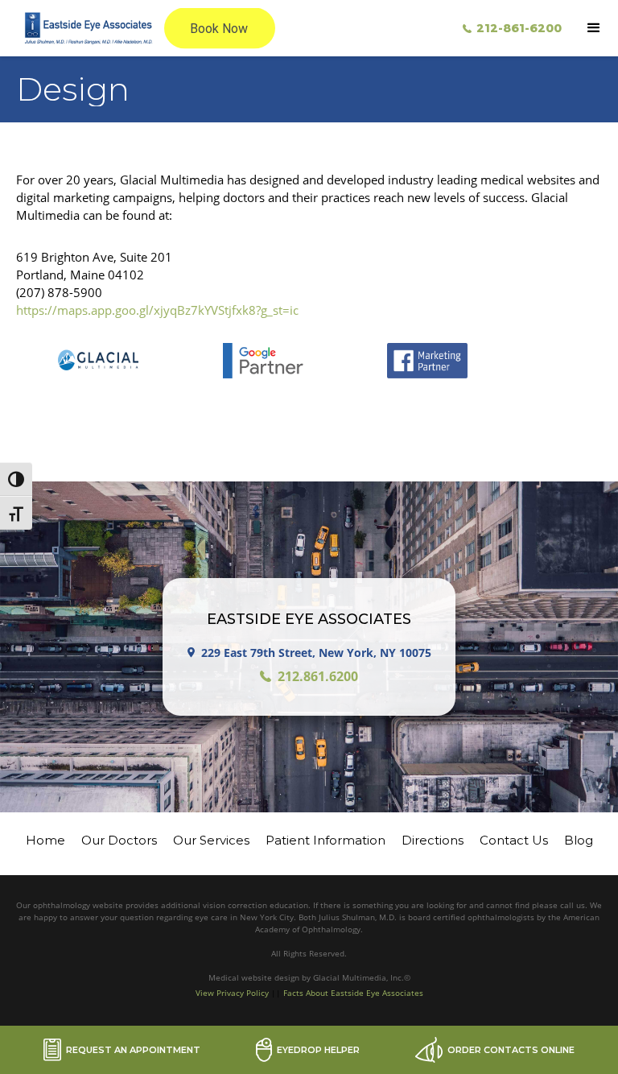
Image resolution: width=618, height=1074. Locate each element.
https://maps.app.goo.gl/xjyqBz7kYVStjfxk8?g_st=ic (157, 310)
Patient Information (325, 840)
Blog (578, 840)
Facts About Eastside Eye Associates (353, 992)
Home (45, 840)
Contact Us (514, 840)
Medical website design (255, 977)
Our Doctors (119, 840)
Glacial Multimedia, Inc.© (361, 977)
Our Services (211, 840)
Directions (433, 840)
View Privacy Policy (232, 992)
